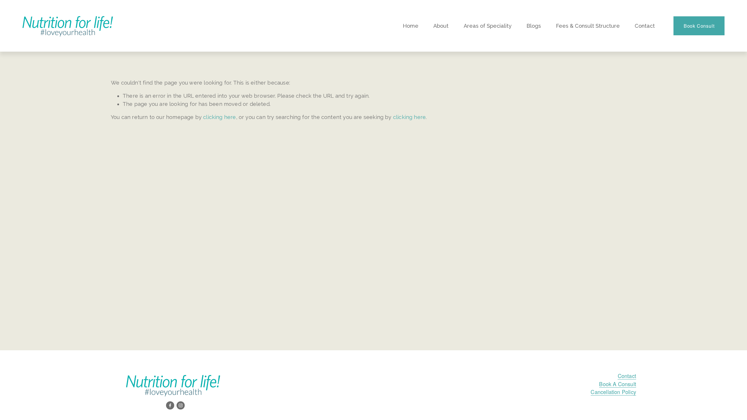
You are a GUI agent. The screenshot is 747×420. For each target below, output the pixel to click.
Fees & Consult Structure (588, 26)
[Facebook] (170, 405)
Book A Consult (617, 383)
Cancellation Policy (613, 391)
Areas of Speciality (488, 26)
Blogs (533, 26)
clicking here (219, 117)
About (440, 26)
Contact (645, 26)
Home (410, 26)
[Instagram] (181, 405)
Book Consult (699, 25)
